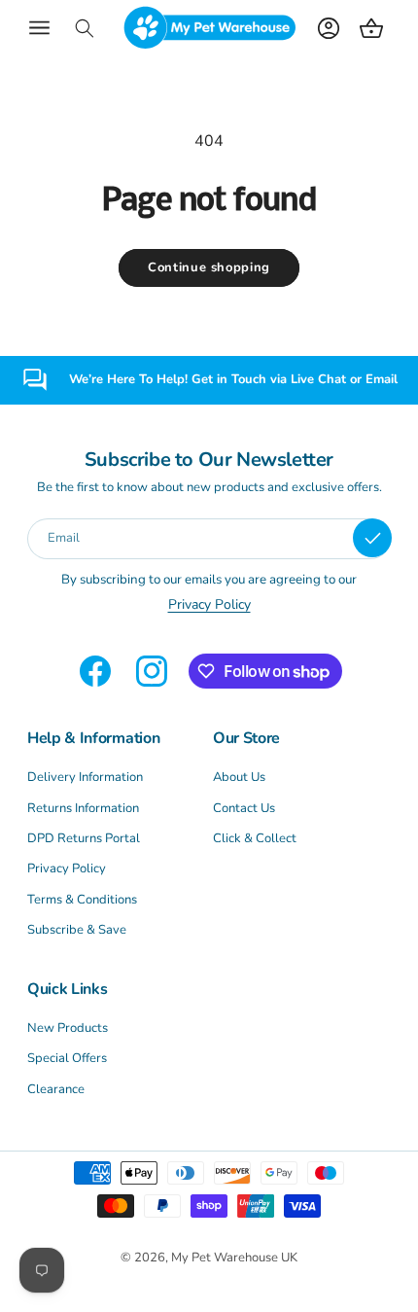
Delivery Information (85, 777)
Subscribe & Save (76, 930)
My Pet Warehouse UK (234, 1257)
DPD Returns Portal (83, 838)
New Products (67, 1028)
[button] (38, 28)
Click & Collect (254, 838)
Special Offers (67, 1058)
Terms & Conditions (82, 899)
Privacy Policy (66, 868)
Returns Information (83, 808)
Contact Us (244, 808)
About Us (239, 777)
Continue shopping (209, 267)
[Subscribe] (372, 537)
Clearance (56, 1089)
